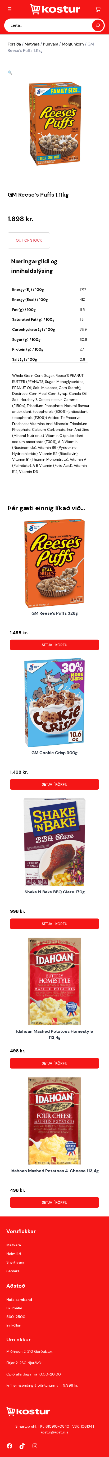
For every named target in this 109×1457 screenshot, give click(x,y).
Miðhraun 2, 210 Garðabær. (29, 1351)
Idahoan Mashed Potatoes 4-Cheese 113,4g (55, 1171)
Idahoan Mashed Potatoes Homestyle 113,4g (54, 1034)
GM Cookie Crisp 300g (54, 752)
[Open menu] (9, 9)
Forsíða (14, 44)
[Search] (98, 25)
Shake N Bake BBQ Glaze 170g (55, 892)
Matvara (32, 44)
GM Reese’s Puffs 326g (54, 613)
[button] (10, 72)
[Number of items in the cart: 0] (98, 9)
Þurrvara (50, 44)
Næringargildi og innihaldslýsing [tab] (34, 266)
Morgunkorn (73, 44)
